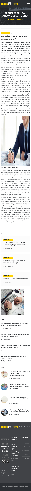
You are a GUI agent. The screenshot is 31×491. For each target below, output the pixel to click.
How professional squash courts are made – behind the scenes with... (19, 399)
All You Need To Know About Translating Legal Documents (15, 450)
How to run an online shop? (15, 468)
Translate (5, 33)
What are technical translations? (15, 279)
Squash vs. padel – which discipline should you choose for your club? (19, 386)
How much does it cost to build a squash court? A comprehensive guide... (19, 373)
